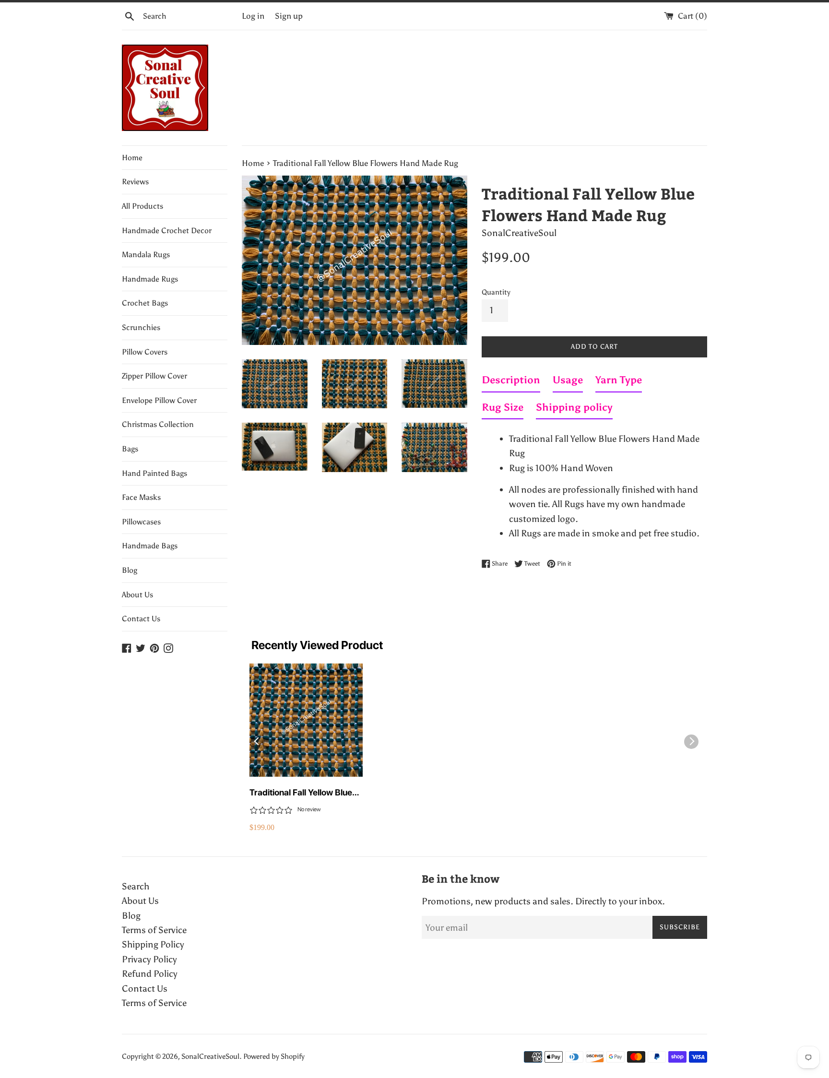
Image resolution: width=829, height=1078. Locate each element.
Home (132, 157)
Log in (253, 16)
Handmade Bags (150, 545)
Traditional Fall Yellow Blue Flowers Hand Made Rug (300, 792)
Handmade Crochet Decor (167, 230)
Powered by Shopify (274, 1056)
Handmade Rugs (150, 279)
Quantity (496, 292)
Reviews (135, 181)
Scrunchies (141, 327)
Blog (129, 570)
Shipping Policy (153, 944)
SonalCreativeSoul (210, 1056)
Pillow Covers (144, 351)
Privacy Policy (149, 959)
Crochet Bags (145, 303)
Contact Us (141, 618)
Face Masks (141, 497)
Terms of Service (154, 930)
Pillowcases (141, 521)
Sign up (289, 16)
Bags (130, 448)
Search (135, 886)
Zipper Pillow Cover (154, 375)
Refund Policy (150, 973)
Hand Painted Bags (154, 473)
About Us (137, 594)
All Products (142, 206)
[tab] (511, 382)
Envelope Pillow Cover (159, 400)
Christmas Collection (158, 424)
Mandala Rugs (146, 254)
